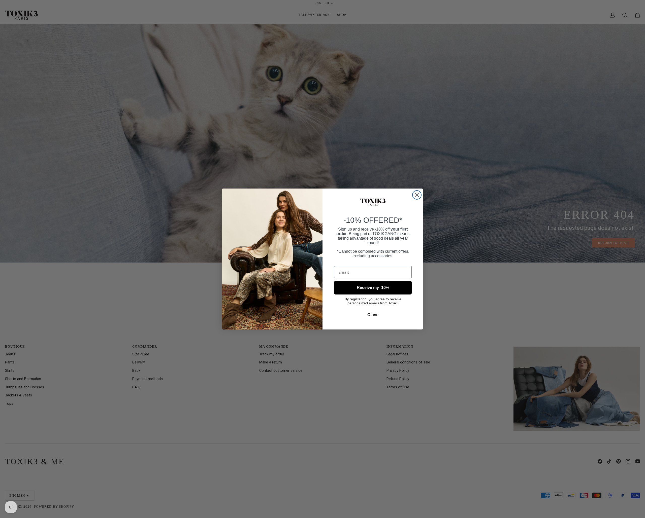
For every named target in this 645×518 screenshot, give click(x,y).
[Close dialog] (416, 195)
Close (372, 315)
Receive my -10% (373, 287)
